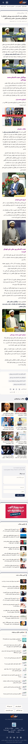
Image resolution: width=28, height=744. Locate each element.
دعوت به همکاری (21, 730)
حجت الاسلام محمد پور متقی (10, 132)
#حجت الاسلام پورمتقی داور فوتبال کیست (17, 381)
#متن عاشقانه (3, 6)
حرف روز (18, 732)
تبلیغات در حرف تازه (9, 728)
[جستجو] (3, 2)
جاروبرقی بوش (18, 706)
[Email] (10, 389)
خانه (26, 13)
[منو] (6, 2)
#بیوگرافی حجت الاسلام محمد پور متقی (17, 377)
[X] (19, 389)
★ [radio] (16, 392)
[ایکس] (17, 737)
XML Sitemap (11, 732)
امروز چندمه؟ (6, 730)
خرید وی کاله (9, 706)
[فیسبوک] (7, 737)
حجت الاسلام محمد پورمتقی (12, 54)
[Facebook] (16, 389)
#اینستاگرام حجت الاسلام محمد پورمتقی (17, 374)
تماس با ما (13, 730)
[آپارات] (21, 737)
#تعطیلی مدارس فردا (10, 6)
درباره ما (17, 728)
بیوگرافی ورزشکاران (20, 13)
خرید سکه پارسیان (9, 710)
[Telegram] (13, 389)
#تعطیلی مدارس (18, 6)
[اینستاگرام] (10, 737)
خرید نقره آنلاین (19, 710)
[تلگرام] (14, 737)
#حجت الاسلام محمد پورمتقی (19, 384)
